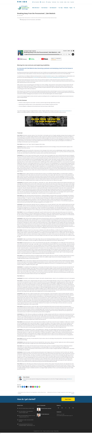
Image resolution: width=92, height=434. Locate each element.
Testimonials (54, 2)
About (68, 2)
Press (58, 2)
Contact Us (43, 2)
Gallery (65, 2)
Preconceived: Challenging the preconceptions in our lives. (57, 77)
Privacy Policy (56, 430)
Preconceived (35, 77)
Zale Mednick (48, 76)
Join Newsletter (36, 2)
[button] (74, 7)
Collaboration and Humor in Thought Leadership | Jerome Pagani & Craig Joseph (60, 393)
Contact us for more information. (65, 110)
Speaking (49, 2)
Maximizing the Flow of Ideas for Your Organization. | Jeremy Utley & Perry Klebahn (31, 393)
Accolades (61, 2)
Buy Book (72, 2)
